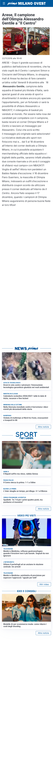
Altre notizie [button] (43, 427)
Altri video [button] (44, 584)
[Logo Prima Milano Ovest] (26, 3)
